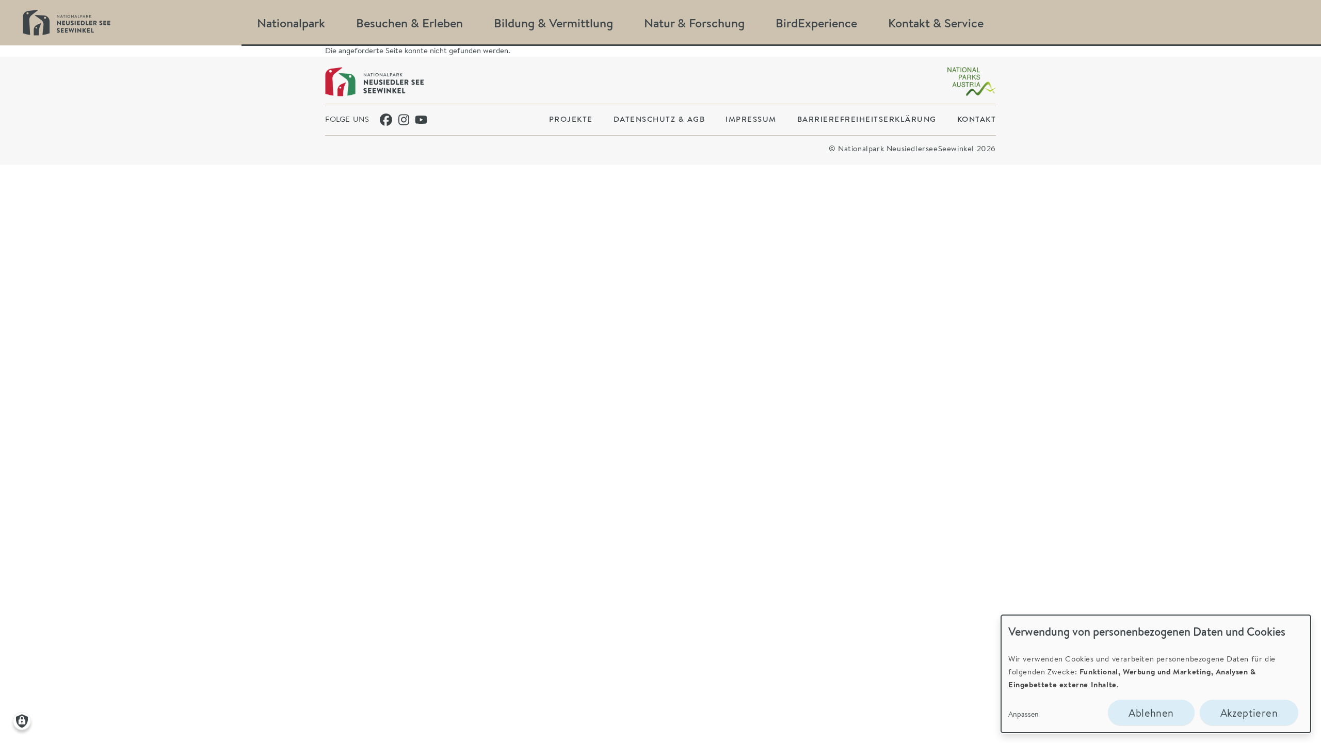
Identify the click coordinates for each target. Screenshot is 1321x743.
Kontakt (976, 119)
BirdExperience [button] (816, 22)
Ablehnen (1151, 712)
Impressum (751, 119)
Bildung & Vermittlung (553, 22)
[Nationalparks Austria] (971, 81)
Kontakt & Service (936, 22)
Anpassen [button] (1023, 714)
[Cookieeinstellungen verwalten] (22, 721)
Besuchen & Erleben (409, 22)
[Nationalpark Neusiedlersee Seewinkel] (374, 81)
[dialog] (1156, 674)
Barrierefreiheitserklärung (867, 119)
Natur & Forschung (694, 22)
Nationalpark (291, 22)
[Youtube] (421, 120)
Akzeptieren (1249, 712)
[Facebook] (386, 120)
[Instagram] (404, 120)
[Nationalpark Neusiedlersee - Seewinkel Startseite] (66, 22)
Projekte (571, 119)
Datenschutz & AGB (659, 119)
